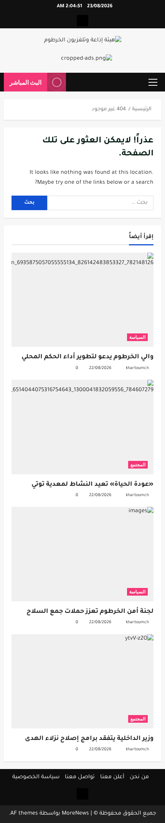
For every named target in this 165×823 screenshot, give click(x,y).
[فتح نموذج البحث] (75, 82)
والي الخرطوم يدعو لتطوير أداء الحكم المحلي (87, 357)
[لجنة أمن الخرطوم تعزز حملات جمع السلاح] (82, 554)
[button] (153, 82)
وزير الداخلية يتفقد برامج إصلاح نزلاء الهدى (89, 738)
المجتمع (137, 464)
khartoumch (137, 368)
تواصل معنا (80, 777)
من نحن (139, 777)
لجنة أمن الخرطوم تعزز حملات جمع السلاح (89, 611)
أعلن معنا (112, 777)
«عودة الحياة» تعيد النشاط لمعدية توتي (92, 484)
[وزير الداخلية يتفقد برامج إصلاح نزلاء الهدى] (82, 681)
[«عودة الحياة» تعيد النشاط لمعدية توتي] (82, 427)
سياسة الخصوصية (35, 777)
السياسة (137, 337)
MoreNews (75, 814)
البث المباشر (25, 82)
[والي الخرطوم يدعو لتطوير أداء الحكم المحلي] (82, 300)
